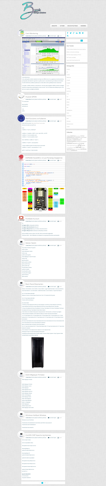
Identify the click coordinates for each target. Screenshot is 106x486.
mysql (82, 143)
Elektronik (69, 77)
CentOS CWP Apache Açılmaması (38, 435)
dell (81, 139)
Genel (60, 35)
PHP (67, 107)
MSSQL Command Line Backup (73, 52)
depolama (69, 140)
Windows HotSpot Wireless (36, 415)
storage (83, 147)
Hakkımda (83, 25)
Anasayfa (54, 25)
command (74, 139)
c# (74, 137)
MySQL (68, 104)
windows (84, 149)
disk (74, 140)
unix (76, 149)
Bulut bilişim (78, 136)
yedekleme (74, 150)
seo (74, 147)
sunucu (70, 149)
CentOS (68, 74)
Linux (68, 94)
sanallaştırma (71, 147)
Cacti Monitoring (32, 33)
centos (78, 137)
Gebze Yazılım (31, 243)
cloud (81, 137)
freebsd (69, 141)
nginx (71, 145)
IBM (80, 141)
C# (67, 72)
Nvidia (73, 145)
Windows (68, 121)
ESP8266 (78, 140)
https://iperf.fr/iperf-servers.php (38, 123)
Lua (67, 96)
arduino (68, 136)
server (79, 147)
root (67, 147)
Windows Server (70, 124)
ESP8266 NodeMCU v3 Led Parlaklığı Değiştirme (44, 158)
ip (82, 141)
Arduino (68, 69)
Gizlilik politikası (72, 25)
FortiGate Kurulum (32, 219)
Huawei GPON (31, 97)
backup (73, 136)
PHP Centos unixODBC (71, 57)
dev (72, 140)
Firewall (68, 80)
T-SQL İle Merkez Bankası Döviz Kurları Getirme (76, 49)
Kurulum (85, 141)
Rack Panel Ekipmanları (34, 284)
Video (68, 113)
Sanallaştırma (69, 110)
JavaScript (69, 91)
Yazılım (68, 126)
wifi (79, 149)
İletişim (62, 25)
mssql (78, 143)
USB (78, 149)
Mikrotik (68, 99)
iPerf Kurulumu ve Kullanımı (36, 119)
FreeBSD (68, 83)
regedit (83, 145)
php (79, 145)
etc (80, 140)
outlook (76, 145)
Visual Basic (69, 115)
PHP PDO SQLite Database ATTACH (74, 54)
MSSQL (68, 102)
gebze (74, 141)
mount (74, 143)
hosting (78, 141)
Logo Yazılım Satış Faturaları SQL (73, 60)
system (74, 149)
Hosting (68, 88)
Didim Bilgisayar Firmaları (35, 375)
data (79, 138)
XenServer (69, 150)
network (68, 145)
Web (68, 118)
